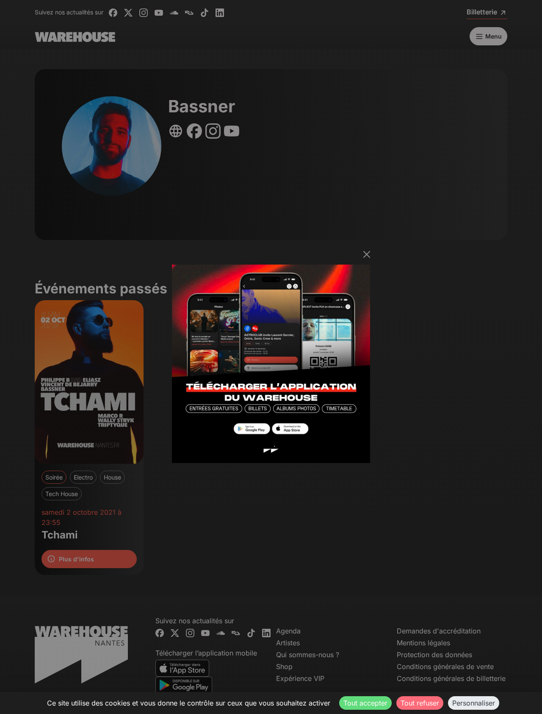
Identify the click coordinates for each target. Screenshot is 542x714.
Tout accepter (365, 703)
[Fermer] (366, 254)
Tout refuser (420, 703)
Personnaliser (473, 703)
